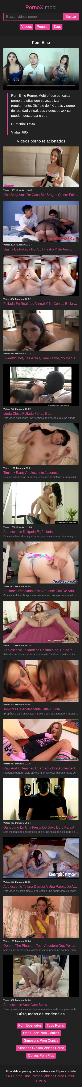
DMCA (41, 1081)
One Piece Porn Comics (41, 1033)
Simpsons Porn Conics (41, 1040)
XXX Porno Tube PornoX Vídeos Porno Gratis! (40, 1076)
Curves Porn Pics (41, 1055)
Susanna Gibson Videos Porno (41, 1048)
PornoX (41, 7)
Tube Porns (55, 1025)
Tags (57, 26)
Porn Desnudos (30, 1025)
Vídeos (26, 26)
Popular (43, 26)
